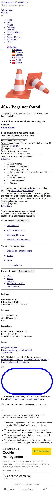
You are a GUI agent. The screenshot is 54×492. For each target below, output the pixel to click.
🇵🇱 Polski (16, 60)
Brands (10, 278)
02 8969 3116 (7, 352)
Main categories (23, 221)
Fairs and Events (14, 37)
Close (4, 204)
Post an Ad (11, 39)
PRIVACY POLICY (16, 283)
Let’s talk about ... (14, 32)
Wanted (10, 25)
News (9, 34)
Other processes (16, 180)
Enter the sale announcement (19, 251)
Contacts (10, 281)
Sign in (4, 12)
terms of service (32, 399)
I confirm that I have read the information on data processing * (24, 189)
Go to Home (8, 127)
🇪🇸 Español (17, 55)
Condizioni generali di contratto (15, 362)
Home (9, 20)
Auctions (11, 27)
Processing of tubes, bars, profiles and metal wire (31, 172)
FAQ (9, 42)
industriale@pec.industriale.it (19, 350)
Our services (19, 246)
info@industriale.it (9, 347)
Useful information (26, 271)
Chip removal (15, 164)
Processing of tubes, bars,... (18, 239)
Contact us (14, 146)
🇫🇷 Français (17, 57)
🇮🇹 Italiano (17, 49)
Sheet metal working (18, 166)
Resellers (11, 30)
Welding (13, 175)
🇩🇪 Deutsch (17, 52)
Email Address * (8, 153)
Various (13, 183)
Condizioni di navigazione (35, 359)
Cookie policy (13, 286)
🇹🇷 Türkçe (17, 62)
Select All (5, 159)
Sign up (5, 146)
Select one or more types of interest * (17, 156)
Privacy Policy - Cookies (22, 190)
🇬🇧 (12, 47)
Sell (6, 10)
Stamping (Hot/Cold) (18, 169)
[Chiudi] (2, 410)
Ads (8, 22)
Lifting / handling (17, 177)
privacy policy (14, 399)
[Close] (37, 133)
